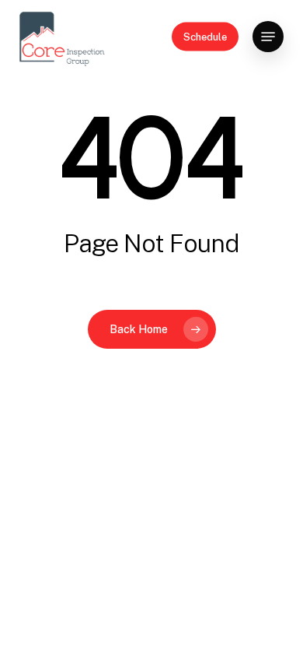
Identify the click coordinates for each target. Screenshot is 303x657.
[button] (268, 36)
